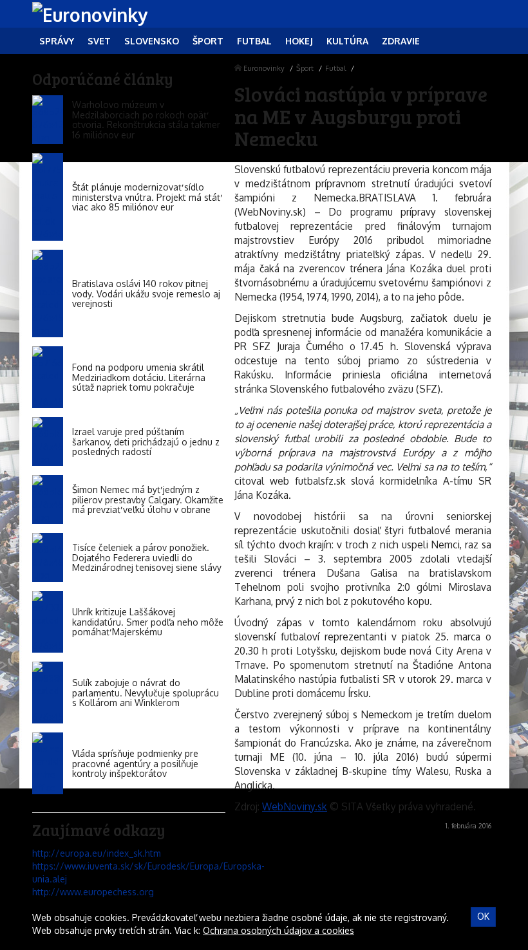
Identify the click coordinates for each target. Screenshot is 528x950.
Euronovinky (264, 68)
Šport (305, 68)
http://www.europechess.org (93, 891)
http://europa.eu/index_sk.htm (96, 853)
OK (483, 916)
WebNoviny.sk (294, 806)
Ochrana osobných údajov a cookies (278, 930)
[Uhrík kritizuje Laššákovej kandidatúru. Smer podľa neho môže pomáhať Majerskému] (47, 622)
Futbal (335, 68)
